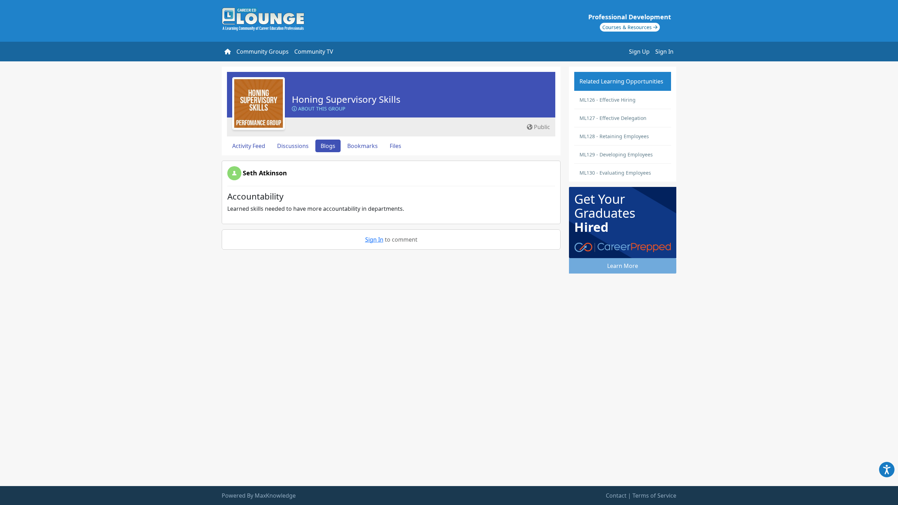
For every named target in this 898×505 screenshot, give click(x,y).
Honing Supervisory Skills (346, 99)
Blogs (328, 146)
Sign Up (639, 51)
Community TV (313, 51)
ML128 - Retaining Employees (614, 136)
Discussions (293, 146)
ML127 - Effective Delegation (612, 118)
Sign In (664, 51)
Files (395, 146)
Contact (616, 495)
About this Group (321, 108)
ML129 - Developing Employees (616, 154)
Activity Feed (248, 146)
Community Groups (262, 51)
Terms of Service (654, 495)
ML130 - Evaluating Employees (615, 172)
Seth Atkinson (265, 173)
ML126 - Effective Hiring (607, 99)
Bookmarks (362, 146)
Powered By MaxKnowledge (259, 495)
